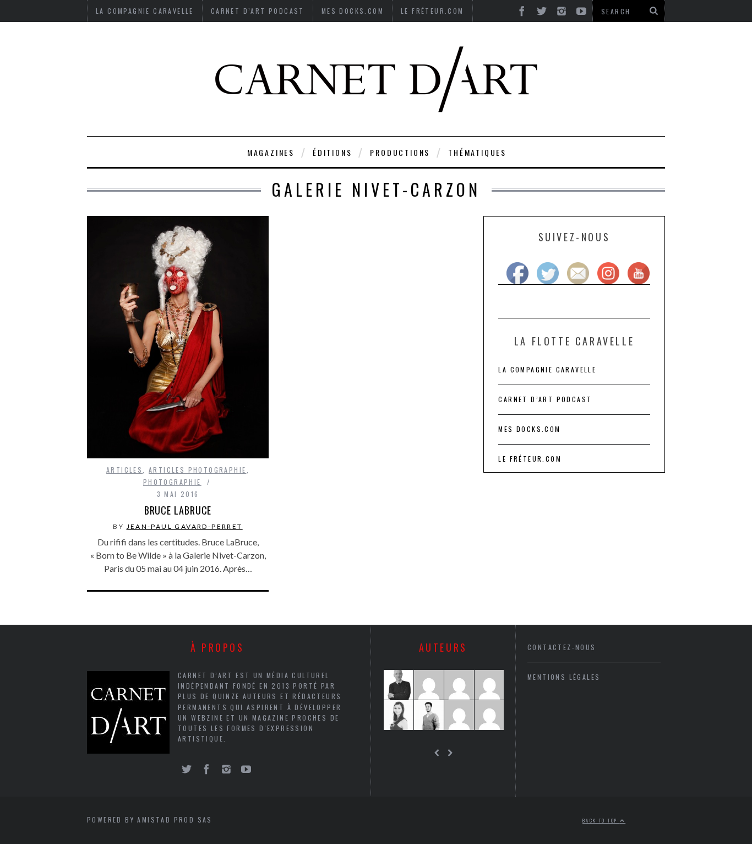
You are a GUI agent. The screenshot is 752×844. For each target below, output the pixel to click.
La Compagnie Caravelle (547, 369)
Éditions (332, 152)
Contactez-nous (561, 647)
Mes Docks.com (529, 429)
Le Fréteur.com (530, 458)
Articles (124, 469)
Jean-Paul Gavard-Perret (185, 526)
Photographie (172, 481)
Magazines (271, 152)
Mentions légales (563, 676)
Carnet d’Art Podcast (545, 399)
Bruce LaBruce (178, 510)
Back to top (601, 820)
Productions (400, 152)
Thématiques (477, 152)
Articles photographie (197, 469)
